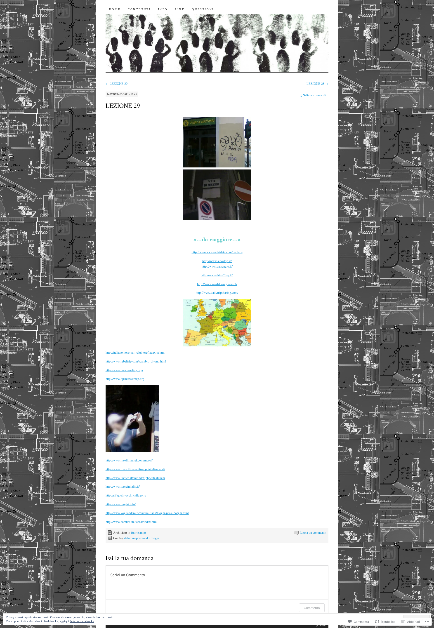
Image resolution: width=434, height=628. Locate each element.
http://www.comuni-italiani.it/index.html (132, 522)
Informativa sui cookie (82, 621)
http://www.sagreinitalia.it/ (123, 486)
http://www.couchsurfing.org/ (124, 370)
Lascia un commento (313, 532)
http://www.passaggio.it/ (217, 266)
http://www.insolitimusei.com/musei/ (129, 460)
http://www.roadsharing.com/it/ (217, 284)
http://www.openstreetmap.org (125, 378)
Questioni (203, 9)
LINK (180, 9)
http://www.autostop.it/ (217, 261)
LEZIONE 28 (317, 83)
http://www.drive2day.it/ (217, 275)
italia (127, 538)
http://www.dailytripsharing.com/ (217, 292)
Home (114, 9)
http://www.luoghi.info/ (121, 504)
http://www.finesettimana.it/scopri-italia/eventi (135, 469)
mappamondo (140, 538)
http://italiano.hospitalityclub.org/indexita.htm (135, 352)
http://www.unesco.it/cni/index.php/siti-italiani (135, 478)
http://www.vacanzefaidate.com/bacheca (217, 252)
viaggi (155, 538)
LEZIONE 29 (123, 105)
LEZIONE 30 (116, 83)
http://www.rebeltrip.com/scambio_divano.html (136, 361)
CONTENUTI (139, 9)
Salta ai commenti (313, 95)
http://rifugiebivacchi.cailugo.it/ (126, 495)
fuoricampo (138, 532)
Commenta (312, 608)
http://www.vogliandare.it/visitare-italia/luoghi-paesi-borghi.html (147, 513)
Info (163, 9)
